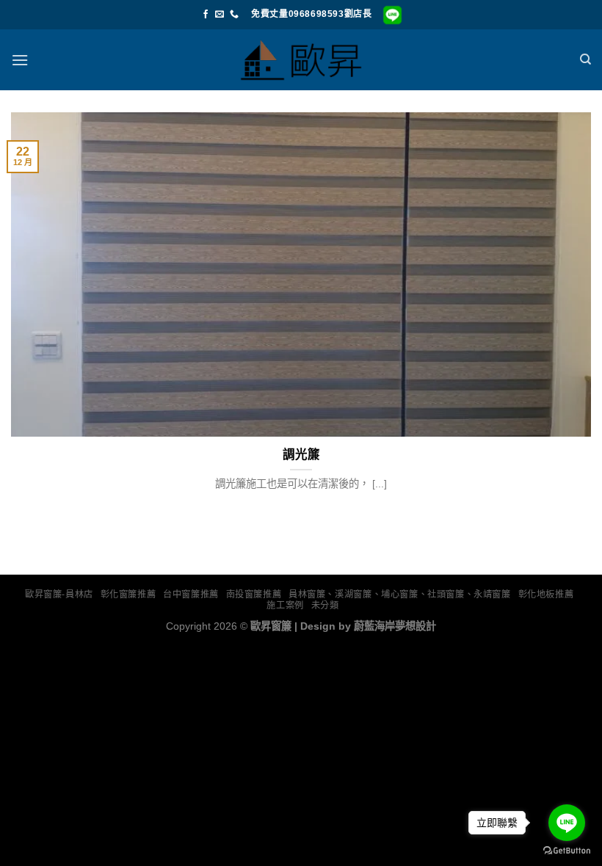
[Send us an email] (219, 15)
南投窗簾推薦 (254, 594)
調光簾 (301, 455)
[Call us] (234, 15)
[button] (20, 60)
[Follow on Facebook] (205, 15)
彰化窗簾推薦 (128, 594)
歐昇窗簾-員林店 (59, 594)
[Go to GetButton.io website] (566, 851)
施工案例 (284, 605)
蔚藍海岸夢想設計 (395, 626)
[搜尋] (585, 59)
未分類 (325, 605)
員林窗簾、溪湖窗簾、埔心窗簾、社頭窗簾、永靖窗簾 (400, 594)
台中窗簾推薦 (191, 594)
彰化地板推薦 (546, 594)
